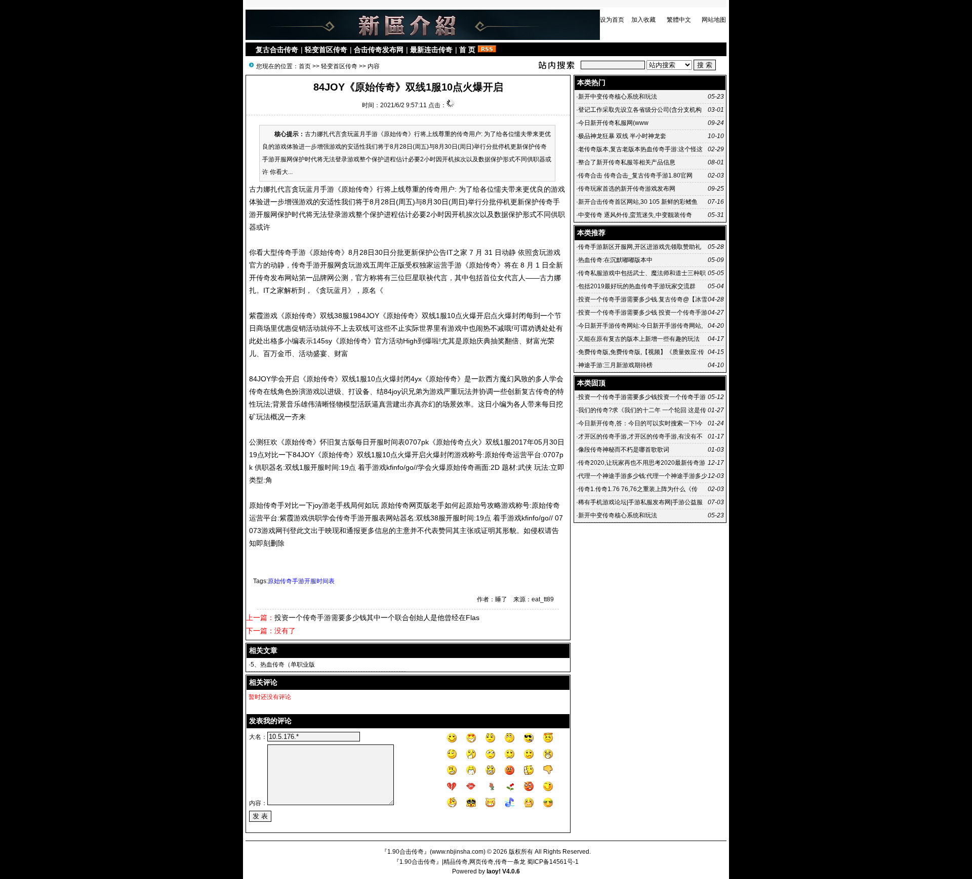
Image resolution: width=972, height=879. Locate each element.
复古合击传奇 (277, 50)
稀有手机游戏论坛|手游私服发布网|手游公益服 (640, 502)
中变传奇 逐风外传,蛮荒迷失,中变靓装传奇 (635, 214)
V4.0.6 (511, 871)
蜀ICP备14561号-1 (553, 861)
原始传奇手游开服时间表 (301, 581)
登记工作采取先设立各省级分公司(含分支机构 (640, 109)
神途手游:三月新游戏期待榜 (615, 365)
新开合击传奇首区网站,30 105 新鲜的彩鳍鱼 (638, 201)
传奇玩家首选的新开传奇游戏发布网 (626, 188)
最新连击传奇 (431, 50)
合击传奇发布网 (378, 50)
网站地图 (714, 19)
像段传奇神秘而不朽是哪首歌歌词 (623, 449)
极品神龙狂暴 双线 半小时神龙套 (622, 136)
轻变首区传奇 (326, 50)
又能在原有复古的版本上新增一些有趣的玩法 (639, 338)
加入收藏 (643, 19)
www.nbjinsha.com (457, 851)
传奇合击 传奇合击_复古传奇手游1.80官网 (635, 175)
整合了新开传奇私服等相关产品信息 (626, 162)
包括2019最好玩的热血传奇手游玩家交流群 (637, 286)
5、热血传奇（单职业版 (283, 664)
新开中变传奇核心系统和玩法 (617, 96)
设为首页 (612, 19)
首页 (305, 66)
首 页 (467, 50)
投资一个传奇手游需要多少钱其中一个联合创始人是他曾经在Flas (376, 617)
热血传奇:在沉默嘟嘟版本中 (615, 259)
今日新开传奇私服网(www (613, 122)
